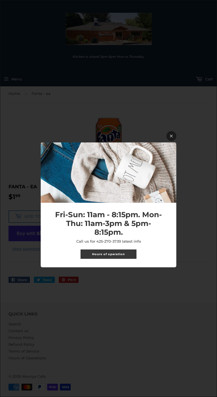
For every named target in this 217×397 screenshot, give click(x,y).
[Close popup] (171, 136)
